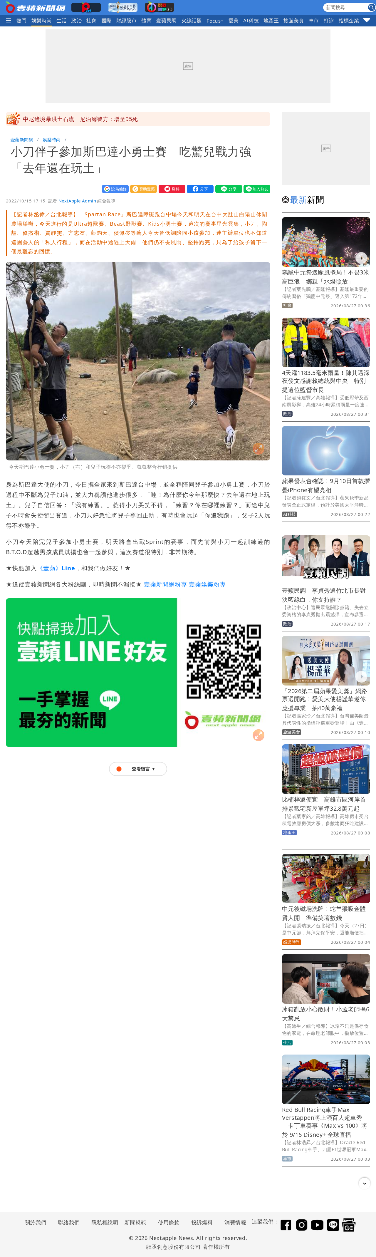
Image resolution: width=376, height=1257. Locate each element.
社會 (91, 20)
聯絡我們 (69, 1222)
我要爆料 (171, 189)
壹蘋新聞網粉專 (165, 584)
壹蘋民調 (166, 20)
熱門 (21, 20)
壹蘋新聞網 (22, 140)
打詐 (329, 20)
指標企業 (349, 20)
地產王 (271, 20)
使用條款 (169, 1222)
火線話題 (192, 20)
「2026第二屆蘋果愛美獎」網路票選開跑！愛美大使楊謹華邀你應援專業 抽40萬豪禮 (324, 699)
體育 (146, 20)
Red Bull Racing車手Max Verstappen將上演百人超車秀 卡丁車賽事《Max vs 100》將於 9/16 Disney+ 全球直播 (324, 1122)
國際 (106, 20)
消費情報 (235, 1222)
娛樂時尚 (41, 20)
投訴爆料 (202, 1222)
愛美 (234, 20)
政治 (76, 20)
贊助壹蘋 (142, 189)
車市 (314, 20)
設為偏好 (114, 189)
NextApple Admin (77, 201)
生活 (61, 20)
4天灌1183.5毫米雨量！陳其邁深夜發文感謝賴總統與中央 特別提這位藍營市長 (326, 381)
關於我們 (35, 1222)
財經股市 (126, 20)
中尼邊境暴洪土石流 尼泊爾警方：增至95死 (80, 119)
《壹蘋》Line (56, 568)
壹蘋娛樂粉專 (207, 584)
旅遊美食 (293, 20)
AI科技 (251, 20)
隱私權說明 (102, 1222)
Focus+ (215, 20)
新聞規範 (135, 1222)
